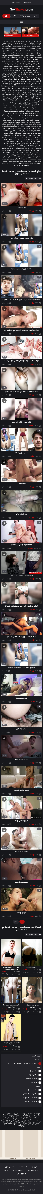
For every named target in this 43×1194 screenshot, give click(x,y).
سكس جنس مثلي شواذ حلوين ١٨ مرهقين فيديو (22, 64)
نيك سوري (38, 148)
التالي (15, 922)
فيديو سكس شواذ (26, 68)
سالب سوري (30, 99)
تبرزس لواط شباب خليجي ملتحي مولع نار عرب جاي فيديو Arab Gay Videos (21, 88)
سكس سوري (12, 93)
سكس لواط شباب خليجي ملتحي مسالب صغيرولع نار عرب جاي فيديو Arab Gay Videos (21, 163)
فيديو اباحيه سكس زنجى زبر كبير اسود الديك (18, 155)
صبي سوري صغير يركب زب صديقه (24, 66)
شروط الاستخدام (17, 1170)
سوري (38, 66)
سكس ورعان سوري (24, 93)
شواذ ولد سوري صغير (13, 109)
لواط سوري (35, 97)
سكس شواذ (33, 1075)
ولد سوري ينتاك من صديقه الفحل (11, 101)
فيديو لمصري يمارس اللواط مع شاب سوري (23, 1063)
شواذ (38, 1067)
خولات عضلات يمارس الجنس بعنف (20, 161)
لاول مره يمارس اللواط (29, 101)
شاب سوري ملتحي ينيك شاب (23, 120)
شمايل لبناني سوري (34, 157)
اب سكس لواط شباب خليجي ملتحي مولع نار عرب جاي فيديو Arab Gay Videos (21, 128)
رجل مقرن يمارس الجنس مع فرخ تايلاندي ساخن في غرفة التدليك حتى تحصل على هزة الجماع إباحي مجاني (21, 140)
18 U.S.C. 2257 (21, 1174)
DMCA (6, 1170)
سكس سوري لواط (32, 111)
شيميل (37, 1086)
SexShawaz (18, 1190)
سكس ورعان (33, 1082)
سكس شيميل (33, 1090)
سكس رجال (34, 1071)
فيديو (24, 71)
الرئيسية (34, 1167)
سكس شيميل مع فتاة (30, 1101)
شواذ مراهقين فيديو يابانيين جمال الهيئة (24, 103)
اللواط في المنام (15, 70)
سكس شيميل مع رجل (30, 1098)
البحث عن (37, 1060)
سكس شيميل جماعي (30, 1094)
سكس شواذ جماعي (31, 1079)
